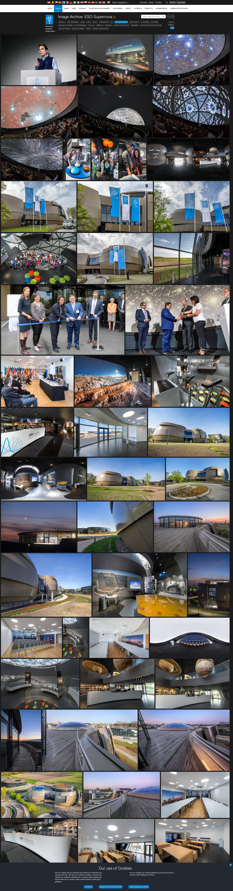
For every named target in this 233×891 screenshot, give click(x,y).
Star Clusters (78, 29)
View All (62, 22)
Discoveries (118, 8)
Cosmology (103, 22)
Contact (151, 2)
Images (58, 8)
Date (172, 28)
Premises (134, 25)
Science (172, 2)
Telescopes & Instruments (99, 8)
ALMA (83, 22)
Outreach (138, 8)
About (50, 8)
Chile (95, 22)
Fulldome (145, 22)
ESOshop (82, 8)
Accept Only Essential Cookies (111, 887)
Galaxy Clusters (66, 25)
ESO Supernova (121, 22)
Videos (66, 8)
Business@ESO (161, 8)
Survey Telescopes (100, 29)
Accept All (88, 887)
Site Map (158, 2)
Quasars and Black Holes (151, 25)
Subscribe (143, 2)
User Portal (181, 2)
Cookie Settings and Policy (138, 887)
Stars (88, 29)
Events (128, 8)
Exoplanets (134, 22)
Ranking (171, 25)
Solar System (64, 29)
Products (149, 8)
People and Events (121, 25)
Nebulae (99, 25)
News (74, 8)
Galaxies (154, 22)
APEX (89, 22)
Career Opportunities (179, 8)
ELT (112, 22)
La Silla (91, 25)
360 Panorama (73, 22)
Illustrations (80, 25)
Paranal (108, 25)
